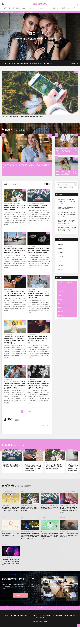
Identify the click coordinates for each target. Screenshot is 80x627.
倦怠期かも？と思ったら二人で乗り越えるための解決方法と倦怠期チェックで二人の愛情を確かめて (38, 250)
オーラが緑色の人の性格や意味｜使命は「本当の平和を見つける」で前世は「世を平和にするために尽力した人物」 (49, 536)
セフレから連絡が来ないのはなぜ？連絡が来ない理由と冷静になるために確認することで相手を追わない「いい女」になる (38, 385)
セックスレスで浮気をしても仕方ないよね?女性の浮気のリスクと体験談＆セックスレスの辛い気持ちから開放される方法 (15, 385)
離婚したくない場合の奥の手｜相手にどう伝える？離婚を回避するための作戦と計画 (69, 535)
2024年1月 (60, 248)
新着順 (5, 184)
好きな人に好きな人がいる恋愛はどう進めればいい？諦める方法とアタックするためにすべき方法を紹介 (38, 340)
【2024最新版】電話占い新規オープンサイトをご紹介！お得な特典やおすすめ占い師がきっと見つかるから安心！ (10, 562)
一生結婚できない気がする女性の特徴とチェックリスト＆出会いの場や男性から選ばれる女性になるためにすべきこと (14, 340)
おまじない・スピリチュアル (29, 8)
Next (30, 411)
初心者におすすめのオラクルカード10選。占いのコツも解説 (10, 534)
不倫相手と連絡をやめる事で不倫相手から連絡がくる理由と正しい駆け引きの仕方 (26, 166)
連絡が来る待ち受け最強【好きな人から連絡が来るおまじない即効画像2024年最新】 (22, 116)
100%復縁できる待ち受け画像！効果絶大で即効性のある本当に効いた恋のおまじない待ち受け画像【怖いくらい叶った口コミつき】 (30, 536)
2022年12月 (61, 265)
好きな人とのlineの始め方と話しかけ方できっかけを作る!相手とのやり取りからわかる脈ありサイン (15, 293)
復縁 (13, 8)
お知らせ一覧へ (45, 425)
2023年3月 (60, 261)
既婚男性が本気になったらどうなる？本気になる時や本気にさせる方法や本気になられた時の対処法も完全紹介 (66, 173)
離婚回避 (18, 8)
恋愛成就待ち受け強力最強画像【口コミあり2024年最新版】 (37, 206)
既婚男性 (65, 187)
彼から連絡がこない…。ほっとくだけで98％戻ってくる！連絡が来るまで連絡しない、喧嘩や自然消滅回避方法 (33, 467)
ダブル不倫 (71, 187)
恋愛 (5, 8)
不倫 (9, 8)
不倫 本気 (60, 187)
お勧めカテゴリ (16, 184)
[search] (75, 184)
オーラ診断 (52, 8)
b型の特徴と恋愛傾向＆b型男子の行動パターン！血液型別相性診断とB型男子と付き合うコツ (14, 250)
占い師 (58, 8)
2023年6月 (60, 257)
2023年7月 (60, 252)
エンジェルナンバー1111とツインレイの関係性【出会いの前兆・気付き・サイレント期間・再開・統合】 (10, 508)
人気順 (9, 184)
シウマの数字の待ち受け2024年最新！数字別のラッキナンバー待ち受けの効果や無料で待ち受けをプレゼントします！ (69, 509)
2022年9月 (60, 269)
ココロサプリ (72, 63)
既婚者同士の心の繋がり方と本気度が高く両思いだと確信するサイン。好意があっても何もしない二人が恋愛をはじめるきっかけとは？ (66, 151)
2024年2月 (60, 244)
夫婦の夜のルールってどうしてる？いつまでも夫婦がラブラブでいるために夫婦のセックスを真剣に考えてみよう (38, 294)
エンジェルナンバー (43, 8)
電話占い (64, 8)
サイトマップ (71, 8)
